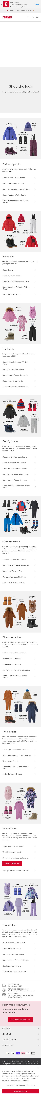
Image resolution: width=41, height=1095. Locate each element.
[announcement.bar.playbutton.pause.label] (37, 10)
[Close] (1, 4)
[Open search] (28, 17)
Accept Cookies (20, 1091)
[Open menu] (37, 17)
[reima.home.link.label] (7, 17)
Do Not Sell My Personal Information (20, 1085)
